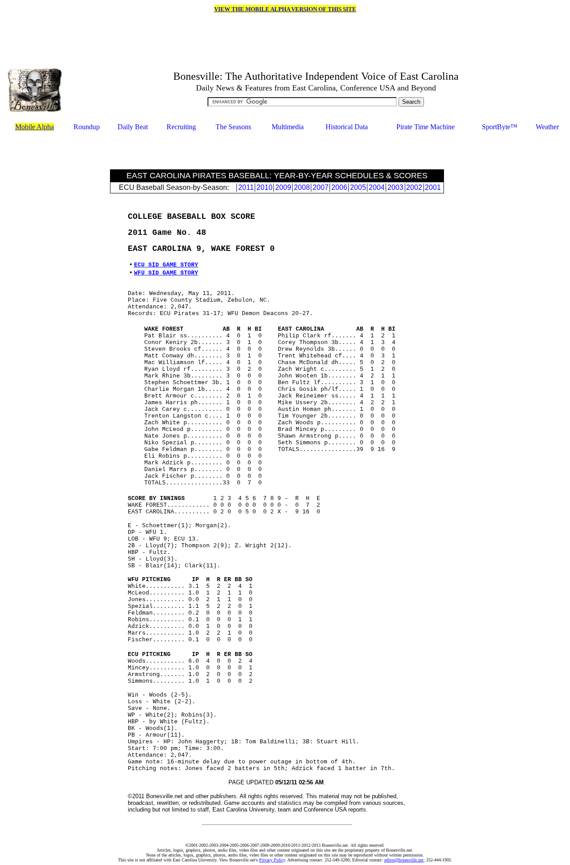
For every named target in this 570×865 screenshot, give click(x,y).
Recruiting (181, 127)
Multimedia (288, 127)
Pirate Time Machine (425, 127)
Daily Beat (133, 127)
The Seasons (233, 127)
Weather (547, 127)
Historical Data (347, 127)
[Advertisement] (277, 151)
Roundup (86, 127)
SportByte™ (499, 127)
